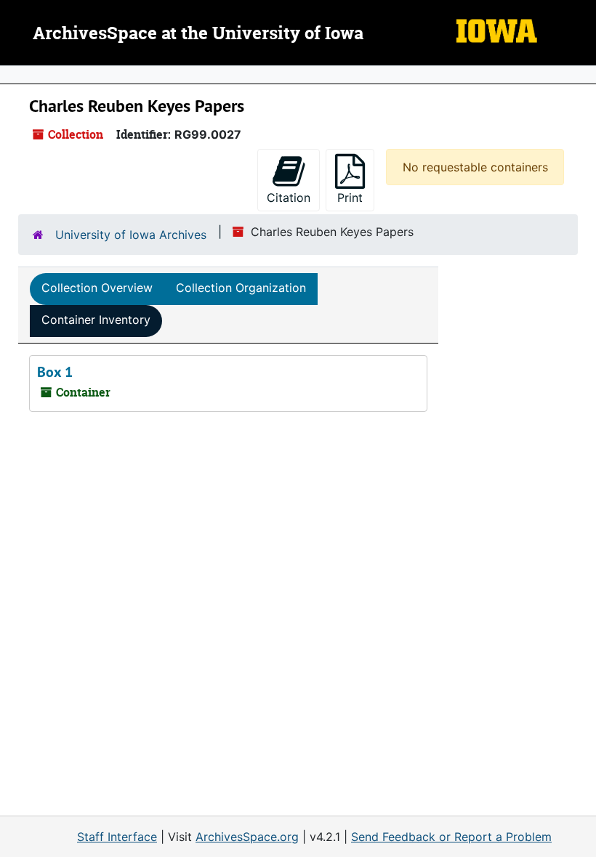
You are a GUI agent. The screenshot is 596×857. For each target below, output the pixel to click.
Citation (288, 197)
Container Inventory (95, 319)
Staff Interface (117, 836)
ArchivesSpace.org (247, 836)
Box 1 (55, 371)
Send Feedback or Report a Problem (451, 836)
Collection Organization (241, 287)
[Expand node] (581, 75)
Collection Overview (97, 287)
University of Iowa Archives (130, 234)
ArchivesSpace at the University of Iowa (198, 34)
